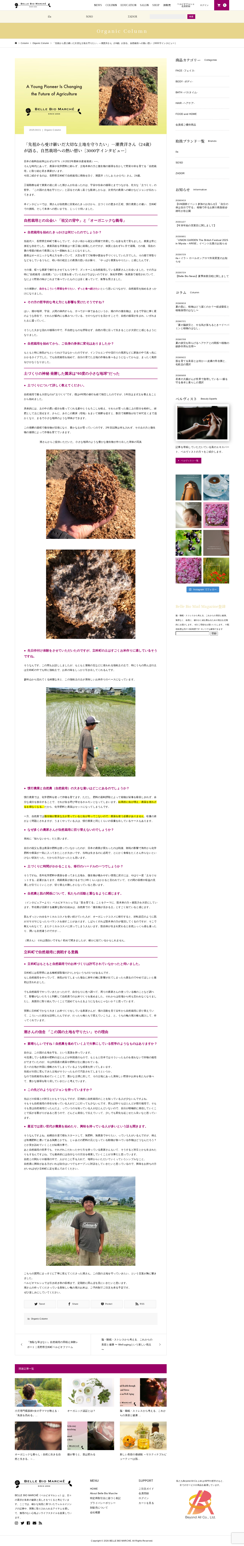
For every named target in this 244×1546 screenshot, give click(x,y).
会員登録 (144, 1493)
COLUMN (111, 5)
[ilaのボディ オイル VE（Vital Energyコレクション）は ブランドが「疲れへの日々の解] (188, 487)
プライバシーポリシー (103, 1503)
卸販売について (99, 1507)
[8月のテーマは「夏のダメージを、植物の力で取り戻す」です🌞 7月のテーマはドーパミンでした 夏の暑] (216, 571)
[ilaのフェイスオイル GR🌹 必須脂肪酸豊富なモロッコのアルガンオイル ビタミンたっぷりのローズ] (188, 571)
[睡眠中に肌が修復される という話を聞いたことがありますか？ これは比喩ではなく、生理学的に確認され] (188, 515)
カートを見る (146, 1503)
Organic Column (52, 130)
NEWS (98, 5)
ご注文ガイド (146, 1488)
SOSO (89, 16)
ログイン (204, 5)
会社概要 (95, 1512)
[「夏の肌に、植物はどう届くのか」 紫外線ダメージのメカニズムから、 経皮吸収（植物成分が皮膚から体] (216, 515)
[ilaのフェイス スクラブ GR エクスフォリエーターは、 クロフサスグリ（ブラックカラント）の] (188, 543)
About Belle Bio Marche (104, 1493)
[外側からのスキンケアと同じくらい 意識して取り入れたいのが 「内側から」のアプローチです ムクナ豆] (216, 487)
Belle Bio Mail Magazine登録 (201, 606)
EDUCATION (128, 5)
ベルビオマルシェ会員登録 (186, 5)
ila (49, 16)
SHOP (156, 5)
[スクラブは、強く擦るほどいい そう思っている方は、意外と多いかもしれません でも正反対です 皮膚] (216, 543)
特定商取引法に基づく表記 (105, 1498)
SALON (144, 5)
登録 (213, 633)
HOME (94, 1488)
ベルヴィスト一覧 (189, 460)
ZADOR (132, 16)
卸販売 (167, 5)
